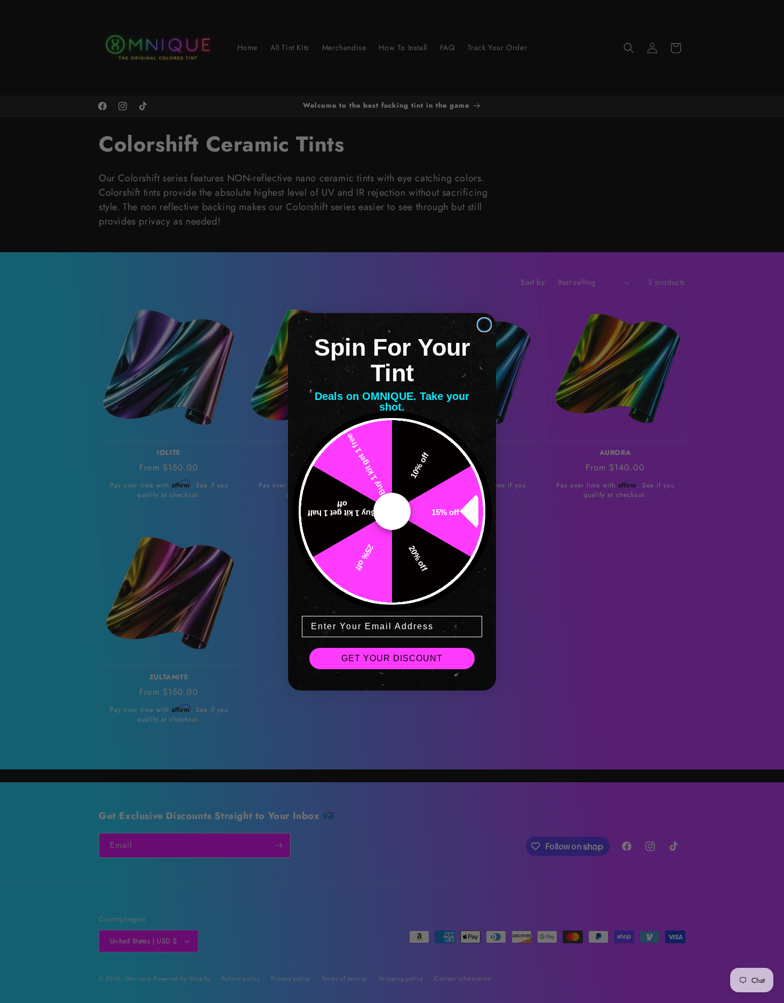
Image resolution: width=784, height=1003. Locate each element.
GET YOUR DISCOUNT (392, 658)
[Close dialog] (484, 324)
